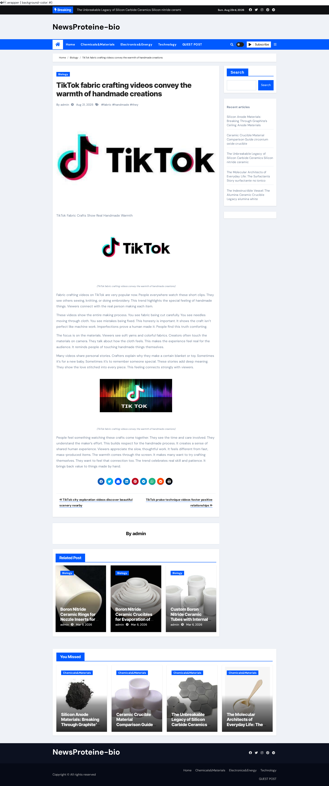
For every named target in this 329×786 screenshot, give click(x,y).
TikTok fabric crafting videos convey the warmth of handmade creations (124, 89)
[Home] (58, 44)
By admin (62, 105)
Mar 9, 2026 (84, 625)
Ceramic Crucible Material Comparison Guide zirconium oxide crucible (247, 139)
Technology (167, 44)
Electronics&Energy (137, 44)
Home (70, 44)
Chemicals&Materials (98, 44)
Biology (63, 74)
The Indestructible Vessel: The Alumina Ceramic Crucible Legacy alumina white (248, 195)
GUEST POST (192, 44)
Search (237, 72)
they (135, 105)
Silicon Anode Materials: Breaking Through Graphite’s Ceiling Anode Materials (247, 121)
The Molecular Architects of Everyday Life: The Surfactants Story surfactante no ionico (248, 176)
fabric (107, 105)
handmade (121, 105)
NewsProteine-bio (86, 27)
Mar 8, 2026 (139, 625)
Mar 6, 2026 (194, 625)
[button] (275, 44)
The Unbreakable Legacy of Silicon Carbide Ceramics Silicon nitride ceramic (250, 158)
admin (139, 533)
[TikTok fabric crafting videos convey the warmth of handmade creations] (136, 248)
